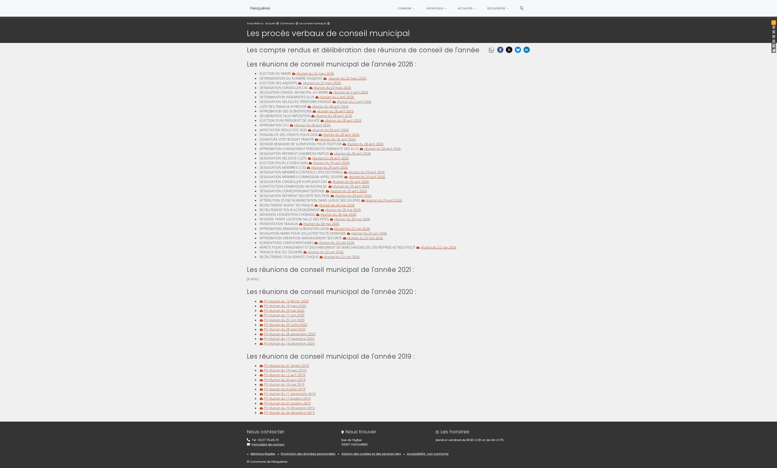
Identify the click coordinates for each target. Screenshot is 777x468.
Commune (287, 23)
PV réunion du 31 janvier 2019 (286, 365)
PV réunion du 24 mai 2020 (284, 310)
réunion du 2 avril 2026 (350, 92)
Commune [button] (405, 8)
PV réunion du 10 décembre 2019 (289, 408)
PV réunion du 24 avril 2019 (284, 380)
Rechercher (522, 8)
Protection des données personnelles (308, 454)
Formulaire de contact (268, 444)
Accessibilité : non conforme (428, 454)
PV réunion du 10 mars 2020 (285, 306)
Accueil (270, 23)
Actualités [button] (465, 8)
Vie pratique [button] (435, 8)
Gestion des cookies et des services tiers (371, 454)
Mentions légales (263, 454)
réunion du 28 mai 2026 (337, 205)
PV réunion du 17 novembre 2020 (289, 339)
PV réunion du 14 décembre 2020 (289, 343)
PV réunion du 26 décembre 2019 (289, 412)
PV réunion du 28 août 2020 (284, 329)
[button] (500, 49)
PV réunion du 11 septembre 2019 (289, 394)
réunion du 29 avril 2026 (331, 163)
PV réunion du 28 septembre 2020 (289, 334)
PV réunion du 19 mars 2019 (285, 370)
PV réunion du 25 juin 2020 (284, 320)
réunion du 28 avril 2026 (330, 106)
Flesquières (260, 8)
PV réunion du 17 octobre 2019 (287, 398)
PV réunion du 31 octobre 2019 (287, 403)
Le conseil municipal (312, 23)
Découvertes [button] (496, 8)
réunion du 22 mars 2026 (315, 73)
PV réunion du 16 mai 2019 (284, 384)
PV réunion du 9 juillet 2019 (284, 389)
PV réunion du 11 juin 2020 (284, 315)
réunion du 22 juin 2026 (352, 229)
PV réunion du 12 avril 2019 (284, 375)
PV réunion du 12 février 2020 (286, 301)
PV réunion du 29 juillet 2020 (285, 325)
